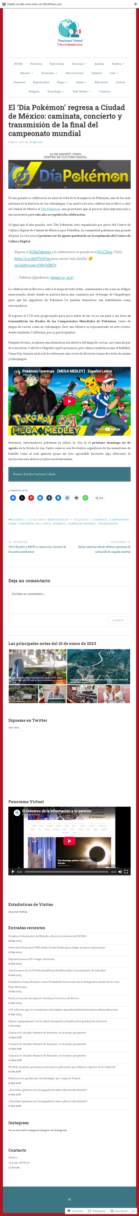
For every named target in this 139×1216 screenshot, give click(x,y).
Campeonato (119, 520)
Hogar (61, 82)
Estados (25, 73)
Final (47, 524)
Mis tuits (13, 728)
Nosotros (36, 64)
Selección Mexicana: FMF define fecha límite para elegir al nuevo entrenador (57, 948)
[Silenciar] (120, 872)
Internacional (74, 73)
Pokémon (75, 524)
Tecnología (54, 92)
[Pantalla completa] (126, 872)
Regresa (90, 524)
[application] (69, 841)
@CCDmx (104, 252)
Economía (47, 73)
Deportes (19, 82)
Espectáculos (41, 82)
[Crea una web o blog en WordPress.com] (69, 1200)
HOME (18, 64)
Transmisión (108, 524)
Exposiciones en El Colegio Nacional (31, 959)
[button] (37, 667)
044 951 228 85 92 (19, 1163)
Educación (101, 82)
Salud (79, 82)
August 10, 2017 (62, 277)
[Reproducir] (13, 872)
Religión (34, 92)
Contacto (104, 92)
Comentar (118, 620)
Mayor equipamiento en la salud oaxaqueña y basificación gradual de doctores (57, 1021)
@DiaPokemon (40, 252)
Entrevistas (57, 64)
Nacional (77, 64)
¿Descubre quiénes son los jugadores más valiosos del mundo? (47, 1090)
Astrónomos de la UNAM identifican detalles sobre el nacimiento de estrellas (57, 971)
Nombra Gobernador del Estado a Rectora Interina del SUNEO (47, 936)
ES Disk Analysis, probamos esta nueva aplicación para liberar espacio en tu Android (61, 1067)
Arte (112, 73)
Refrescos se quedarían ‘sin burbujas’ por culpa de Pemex (44, 1078)
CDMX (12, 524)
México (13, 1158)
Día (38, 524)
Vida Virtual (80, 92)
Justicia (99, 64)
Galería (17, 520)
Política (116, 64)
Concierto (26, 524)
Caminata (100, 520)
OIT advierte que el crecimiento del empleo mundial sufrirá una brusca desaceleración (63, 1010)
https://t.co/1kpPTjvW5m (32, 258)
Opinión (96, 73)
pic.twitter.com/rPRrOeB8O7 (35, 265)
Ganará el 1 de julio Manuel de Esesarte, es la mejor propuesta (47, 1033)
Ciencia (120, 82)
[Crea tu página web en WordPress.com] (69, 4)
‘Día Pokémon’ (50, 209)
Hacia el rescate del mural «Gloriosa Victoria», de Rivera (43, 998)
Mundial (60, 524)
